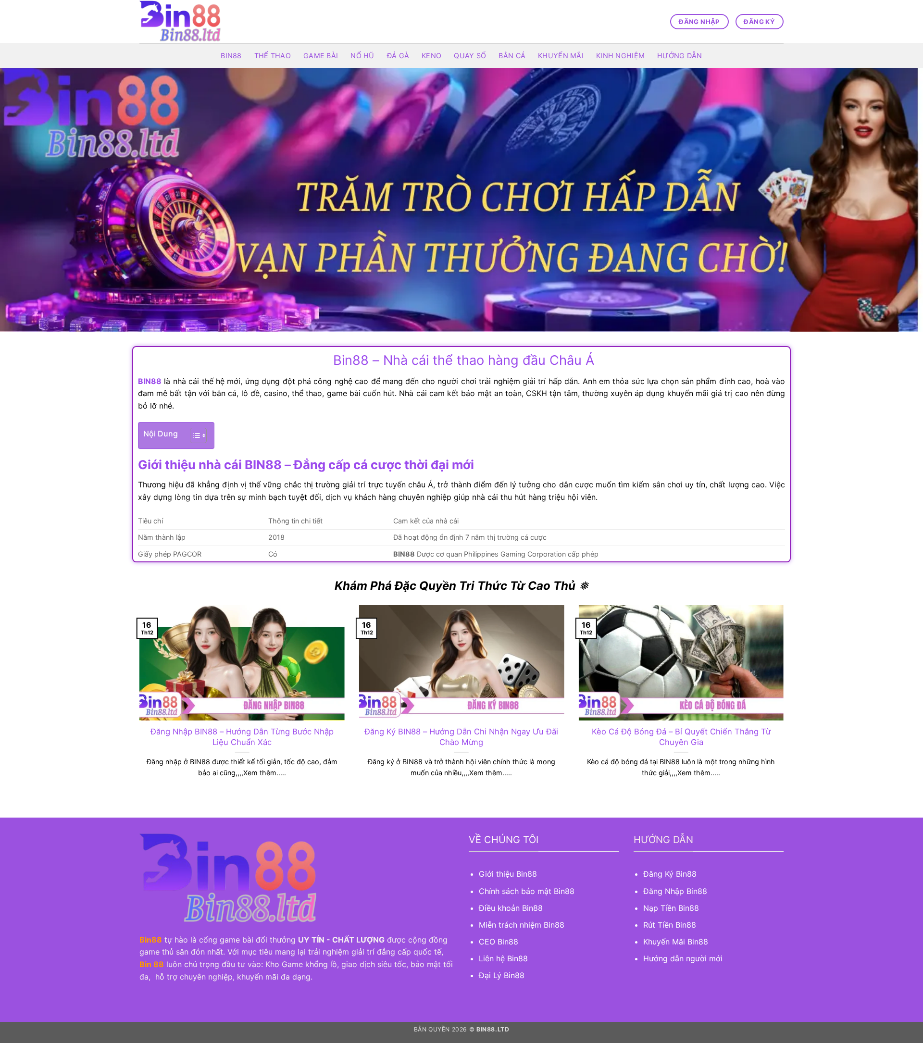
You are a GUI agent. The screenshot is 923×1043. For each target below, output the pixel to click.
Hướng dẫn (679, 55)
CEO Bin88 (498, 941)
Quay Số (470, 55)
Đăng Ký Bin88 (670, 874)
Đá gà (398, 55)
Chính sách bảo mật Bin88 (526, 891)
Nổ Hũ (362, 55)
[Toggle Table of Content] (193, 435)
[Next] (785, 703)
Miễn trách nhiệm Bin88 (521, 925)
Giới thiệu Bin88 (509, 874)
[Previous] (137, 703)
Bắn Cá (512, 55)
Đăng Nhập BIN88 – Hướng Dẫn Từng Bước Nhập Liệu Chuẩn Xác (242, 737)
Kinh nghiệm (620, 55)
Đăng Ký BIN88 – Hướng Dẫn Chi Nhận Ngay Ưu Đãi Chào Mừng (461, 737)
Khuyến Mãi (561, 55)
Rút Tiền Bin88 (669, 925)
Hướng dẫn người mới (683, 958)
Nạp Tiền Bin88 (671, 908)
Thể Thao (272, 55)
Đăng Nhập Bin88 (675, 891)
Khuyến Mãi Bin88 (675, 941)
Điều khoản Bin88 (511, 908)
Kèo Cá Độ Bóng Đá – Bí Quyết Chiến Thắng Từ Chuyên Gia (681, 737)
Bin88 (231, 55)
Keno (431, 55)
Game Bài (320, 55)
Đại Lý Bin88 (501, 975)
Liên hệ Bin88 (503, 958)
